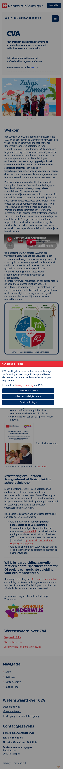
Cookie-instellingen (28, 402)
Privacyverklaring (24, 385)
